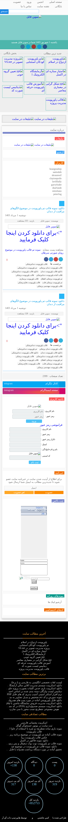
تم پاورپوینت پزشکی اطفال (51, 279)
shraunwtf (57, 175)
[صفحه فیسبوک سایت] (45, 46)
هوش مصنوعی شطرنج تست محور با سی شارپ (34, 709)
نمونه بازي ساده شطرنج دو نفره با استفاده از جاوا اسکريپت (31, 728)
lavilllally (57, 181)
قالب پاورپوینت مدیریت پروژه (34, 669)
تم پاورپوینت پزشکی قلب (52, 282)
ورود (29, 2)
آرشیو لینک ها (55, 602)
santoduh (57, 172)
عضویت (17, 2)
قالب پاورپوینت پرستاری (29, 279)
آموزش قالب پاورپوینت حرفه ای (34, 663)
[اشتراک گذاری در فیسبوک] (46, 259)
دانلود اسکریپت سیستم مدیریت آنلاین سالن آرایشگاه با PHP (31, 685)
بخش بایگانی (10, 53)
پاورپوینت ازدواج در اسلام (34, 642)
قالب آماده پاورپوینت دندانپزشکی (49, 275)
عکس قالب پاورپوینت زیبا (34, 737)
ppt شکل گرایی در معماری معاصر (34, 660)
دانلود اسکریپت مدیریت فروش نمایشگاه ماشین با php (34, 703)
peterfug (57, 194)
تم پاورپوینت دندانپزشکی (27, 268)
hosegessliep (56, 169)
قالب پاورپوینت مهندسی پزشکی (49, 286)
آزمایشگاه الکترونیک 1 (34, 654)
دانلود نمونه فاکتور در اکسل (34, 740)
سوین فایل (45, 221)
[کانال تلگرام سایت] (39, 46)
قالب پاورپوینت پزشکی (25, 275)
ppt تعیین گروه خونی (34, 657)
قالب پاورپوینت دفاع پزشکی (29, 282)
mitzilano (57, 191)
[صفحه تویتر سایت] (28, 46)
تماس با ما (26, 6)
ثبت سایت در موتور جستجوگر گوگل (34, 725)
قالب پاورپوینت (34, 731)
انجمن (40, 2)
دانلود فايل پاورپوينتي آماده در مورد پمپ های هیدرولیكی (33, 700)
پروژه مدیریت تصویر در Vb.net (34, 648)
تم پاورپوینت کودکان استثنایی (34, 645)
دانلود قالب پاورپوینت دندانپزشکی (25, 271)
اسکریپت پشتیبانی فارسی (34, 722)
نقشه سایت (43, 6)
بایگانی (58, 6)
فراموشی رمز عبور (51, 424)
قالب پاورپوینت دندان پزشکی (50, 268)
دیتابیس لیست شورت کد (34, 666)
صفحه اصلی (55, 2)
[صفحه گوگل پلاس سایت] (34, 46)
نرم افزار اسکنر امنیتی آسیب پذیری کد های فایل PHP (34, 694)
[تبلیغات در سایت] (45, 118)
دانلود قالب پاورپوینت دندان (51, 271)
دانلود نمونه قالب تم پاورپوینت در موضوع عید (34, 746)
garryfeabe (56, 184)
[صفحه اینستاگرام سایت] (22, 46)
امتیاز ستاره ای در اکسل (34, 651)
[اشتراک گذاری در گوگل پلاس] (56, 259)
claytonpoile (56, 178)
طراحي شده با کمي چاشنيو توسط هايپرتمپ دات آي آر (34, 817)
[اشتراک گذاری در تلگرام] (51, 259)
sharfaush (57, 188)
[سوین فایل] (34, 16)
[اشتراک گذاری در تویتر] (61, 259)
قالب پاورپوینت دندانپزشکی (36, 264)
